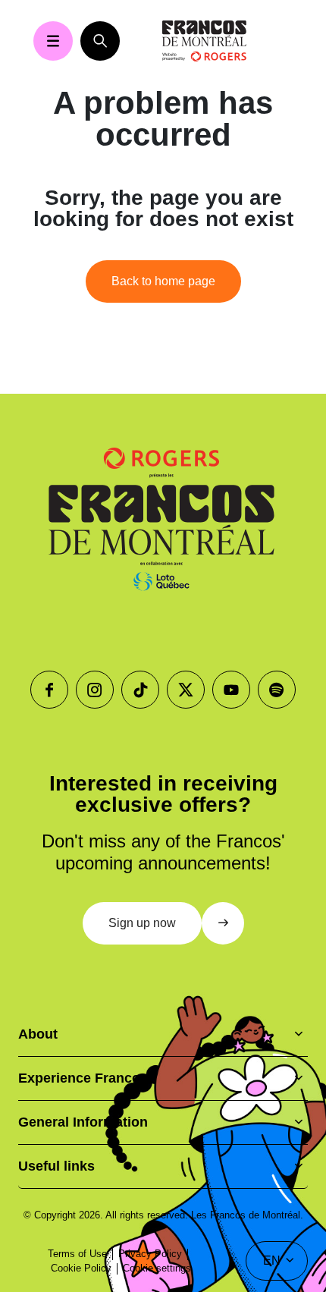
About (38, 1034)
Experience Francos (83, 1078)
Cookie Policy (81, 1268)
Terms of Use (77, 1253)
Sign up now (142, 922)
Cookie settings (157, 1268)
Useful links (56, 1166)
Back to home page (163, 281)
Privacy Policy (150, 1253)
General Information (83, 1122)
